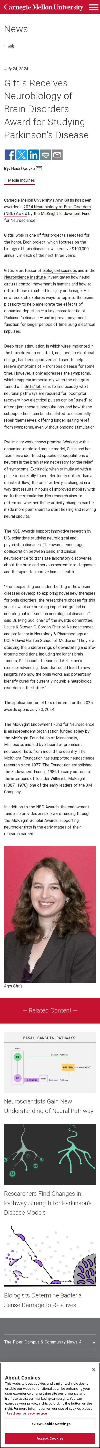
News (16, 29)
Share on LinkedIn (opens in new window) (33, 155)
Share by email (57, 155)
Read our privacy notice (26, 1413)
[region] (50, 1405)
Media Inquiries (21, 180)
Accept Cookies (50, 1438)
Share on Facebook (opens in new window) (10, 155)
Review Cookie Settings (50, 1423)
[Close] (93, 1369)
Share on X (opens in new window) (21, 155)
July (11, 45)
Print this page (45, 155)
